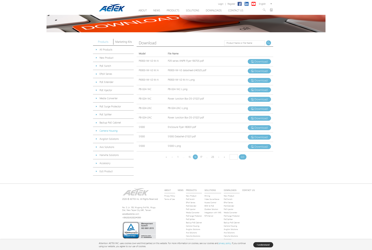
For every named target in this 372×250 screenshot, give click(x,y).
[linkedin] (247, 4)
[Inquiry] (271, 9)
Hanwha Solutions (109, 154)
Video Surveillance (211, 199)
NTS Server (208, 216)
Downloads (214, 10)
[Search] (264, 10)
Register (231, 4)
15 (189, 156)
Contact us (235, 10)
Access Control (210, 202)
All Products (106, 49)
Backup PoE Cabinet (110, 122)
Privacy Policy (169, 196)
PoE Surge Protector (110, 106)
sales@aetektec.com (130, 214)
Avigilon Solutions (109, 138)
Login (220, 4)
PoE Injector (106, 90)
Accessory (105, 163)
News (156, 10)
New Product (106, 57)
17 (201, 156)
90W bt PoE (209, 206)
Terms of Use (169, 199)
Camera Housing (109, 130)
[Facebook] (240, 4)
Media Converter (109, 98)
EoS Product (106, 171)
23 (212, 156)
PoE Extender (106, 81)
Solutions (192, 10)
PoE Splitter (106, 114)
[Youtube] (254, 4)
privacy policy (225, 243)
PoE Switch (105, 65)
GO (242, 157)
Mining (207, 196)
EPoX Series (106, 73)
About (142, 10)
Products (173, 10)
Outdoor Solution (211, 209)
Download (261, 61)
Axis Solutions (107, 146)
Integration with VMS (212, 212)
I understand (263, 245)
